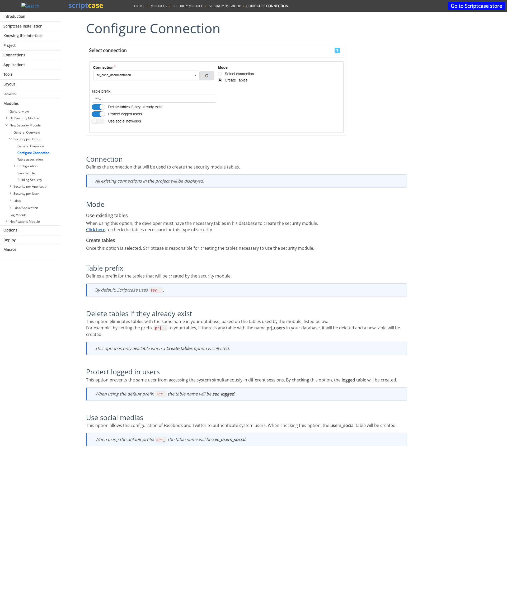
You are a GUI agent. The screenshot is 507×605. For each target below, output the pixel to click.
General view (19, 111)
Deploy (9, 239)
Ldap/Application (25, 208)
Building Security (29, 180)
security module (188, 5)
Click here (95, 230)
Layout (9, 84)
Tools (7, 74)
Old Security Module (24, 118)
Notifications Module (25, 221)
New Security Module (25, 125)
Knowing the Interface (23, 35)
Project (9, 45)
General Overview (26, 132)
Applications (14, 64)
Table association (30, 159)
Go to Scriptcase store (476, 5)
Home (139, 5)
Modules (11, 103)
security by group (225, 5)
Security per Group (27, 139)
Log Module (18, 215)
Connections (14, 54)
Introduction (14, 16)
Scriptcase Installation (23, 26)
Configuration (27, 166)
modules (159, 5)
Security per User (26, 193)
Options (10, 230)
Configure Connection (33, 153)
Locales (9, 93)
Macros (9, 249)
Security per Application (30, 186)
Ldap (17, 200)
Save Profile (26, 173)
